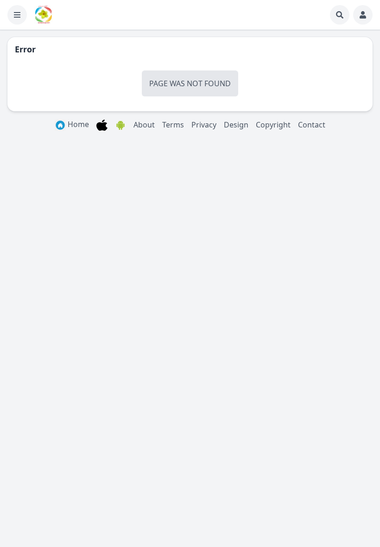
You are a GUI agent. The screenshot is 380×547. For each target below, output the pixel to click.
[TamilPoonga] (43, 15)
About (144, 125)
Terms (173, 125)
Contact (311, 125)
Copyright (273, 125)
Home (77, 124)
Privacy (203, 125)
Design (236, 125)
